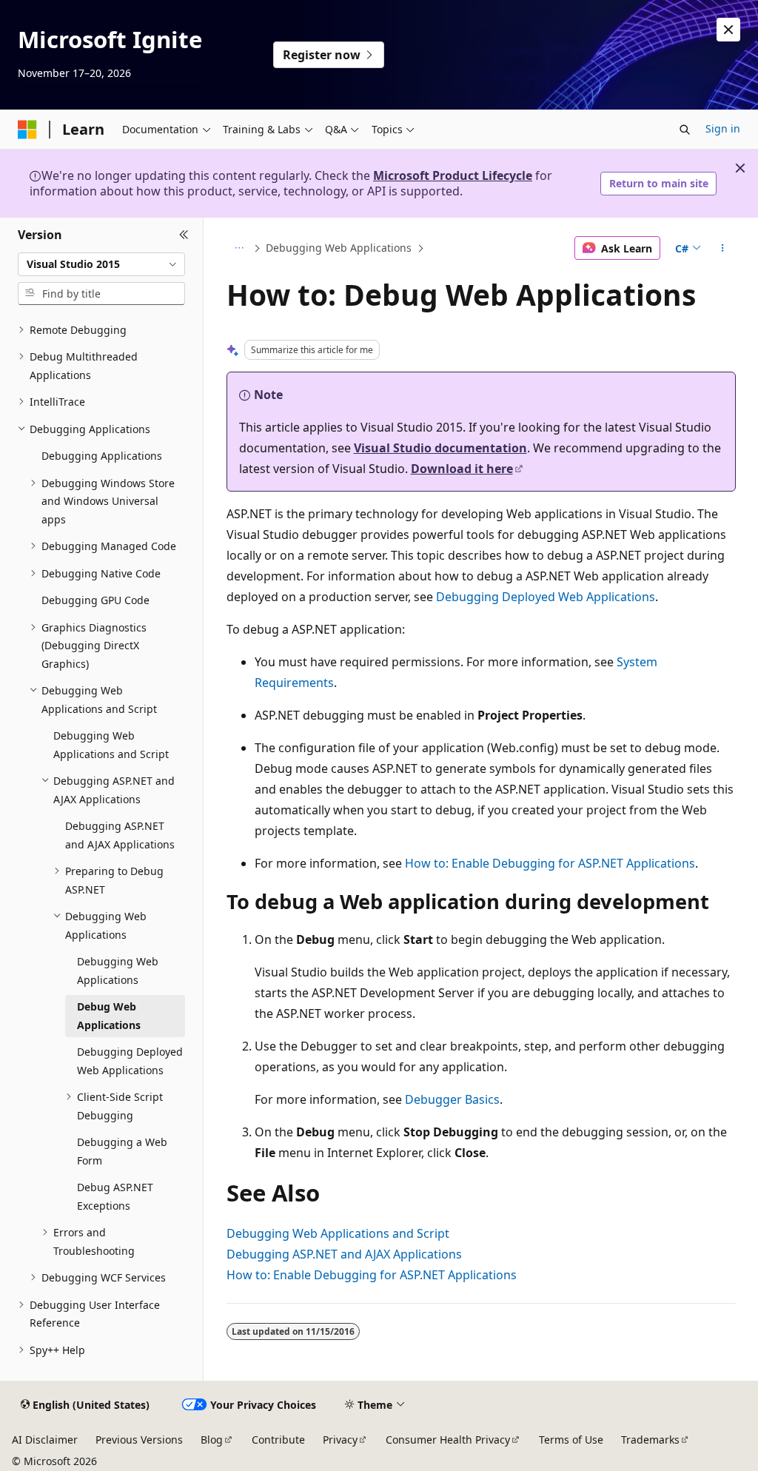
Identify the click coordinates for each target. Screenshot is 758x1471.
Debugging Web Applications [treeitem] (117, 970)
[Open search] (685, 129)
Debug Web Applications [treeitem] (109, 1015)
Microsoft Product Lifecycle (452, 175)
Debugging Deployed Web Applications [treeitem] (130, 1061)
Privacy (340, 1440)
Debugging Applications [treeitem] (101, 456)
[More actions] (722, 248)
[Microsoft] (27, 129)
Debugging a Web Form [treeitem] (122, 1151)
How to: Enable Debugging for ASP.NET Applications (550, 863)
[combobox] (101, 264)
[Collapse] (184, 235)
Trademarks (650, 1440)
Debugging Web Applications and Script (338, 1233)
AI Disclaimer (45, 1440)
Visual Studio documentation (440, 448)
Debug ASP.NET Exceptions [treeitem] (115, 1196)
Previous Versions (139, 1440)
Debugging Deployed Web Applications (545, 597)
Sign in (722, 128)
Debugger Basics (452, 1099)
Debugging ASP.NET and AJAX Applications (344, 1254)
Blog (212, 1440)
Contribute (278, 1440)
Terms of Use (571, 1440)
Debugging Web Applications (339, 248)
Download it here (462, 468)
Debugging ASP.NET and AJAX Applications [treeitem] (120, 835)
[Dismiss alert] (728, 29)
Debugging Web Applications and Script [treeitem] (111, 744)
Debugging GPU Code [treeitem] (95, 600)
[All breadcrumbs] (239, 248)
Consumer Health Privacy (448, 1440)
